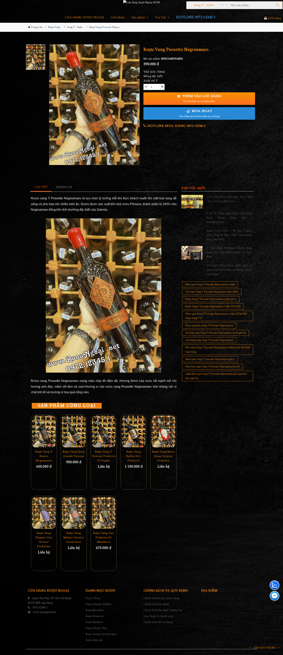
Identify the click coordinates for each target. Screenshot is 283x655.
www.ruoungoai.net (44, 612)
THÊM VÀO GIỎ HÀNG (201, 98)
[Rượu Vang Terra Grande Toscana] (73, 431)
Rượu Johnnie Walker (99, 604)
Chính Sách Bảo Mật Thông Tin (162, 610)
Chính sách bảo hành (156, 604)
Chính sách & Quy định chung (161, 598)
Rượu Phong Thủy (96, 628)
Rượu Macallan (95, 610)
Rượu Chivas (93, 598)
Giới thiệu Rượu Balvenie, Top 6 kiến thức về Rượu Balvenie (230, 199)
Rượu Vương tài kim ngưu (101, 634)
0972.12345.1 (40, 607)
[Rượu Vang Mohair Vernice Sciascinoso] (73, 513)
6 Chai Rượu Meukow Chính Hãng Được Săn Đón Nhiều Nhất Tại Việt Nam (229, 252)
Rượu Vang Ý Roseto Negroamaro (44, 456)
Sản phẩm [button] (138, 17)
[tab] (41, 187)
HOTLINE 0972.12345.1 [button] (195, 17)
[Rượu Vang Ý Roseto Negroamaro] (44, 431)
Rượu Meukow (94, 622)
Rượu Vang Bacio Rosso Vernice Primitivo (163, 456)
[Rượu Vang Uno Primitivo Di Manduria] (104, 513)
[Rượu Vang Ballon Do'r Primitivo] (133, 431)
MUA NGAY (199, 113)
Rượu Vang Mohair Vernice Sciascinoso (73, 537)
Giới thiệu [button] (118, 17)
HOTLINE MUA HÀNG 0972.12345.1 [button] (176, 126)
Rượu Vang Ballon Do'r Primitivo (133, 456)
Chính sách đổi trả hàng (158, 622)
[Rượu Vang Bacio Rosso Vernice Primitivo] (163, 431)
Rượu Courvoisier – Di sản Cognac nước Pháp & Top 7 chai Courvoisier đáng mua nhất (229, 235)
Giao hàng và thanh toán (158, 616)
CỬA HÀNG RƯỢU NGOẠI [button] (84, 17)
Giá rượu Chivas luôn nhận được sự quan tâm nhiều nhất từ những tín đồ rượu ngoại (229, 269)
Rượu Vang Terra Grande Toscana (74, 454)
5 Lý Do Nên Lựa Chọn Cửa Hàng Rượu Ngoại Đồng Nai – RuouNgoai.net (229, 217)
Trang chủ (36, 27)
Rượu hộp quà (94, 640)
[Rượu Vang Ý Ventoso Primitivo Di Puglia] (104, 431)
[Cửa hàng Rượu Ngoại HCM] (141, 2)
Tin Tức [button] (161, 17)
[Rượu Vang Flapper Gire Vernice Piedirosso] (44, 513)
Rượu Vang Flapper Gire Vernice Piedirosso (43, 540)
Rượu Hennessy (95, 616)
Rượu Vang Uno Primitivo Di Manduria (103, 537)
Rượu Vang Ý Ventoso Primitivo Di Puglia (104, 456)
